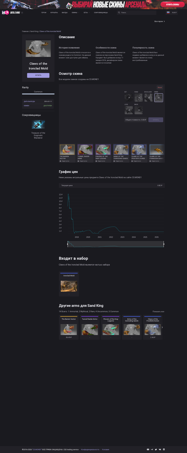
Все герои (159, 21)
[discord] (164, 449)
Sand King (34, 31)
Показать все (158, 311)
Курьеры (54, 13)
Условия (105, 449)
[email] (148, 449)
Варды (64, 13)
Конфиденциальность (90, 449)
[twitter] (156, 449)
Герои (43, 13)
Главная (25, 31)
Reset (160, 87)
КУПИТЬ (156, 120)
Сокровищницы (101, 13)
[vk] (160, 449)
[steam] (152, 449)
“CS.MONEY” (37, 449)
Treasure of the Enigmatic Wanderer (38, 135)
